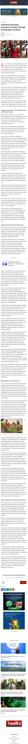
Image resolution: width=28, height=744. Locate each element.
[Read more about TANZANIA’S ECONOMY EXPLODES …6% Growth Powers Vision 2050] (13, 648)
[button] (26, 3)
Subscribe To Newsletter (14, 738)
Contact (14, 742)
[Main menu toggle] (1, 2)
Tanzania (3, 22)
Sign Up (23, 582)
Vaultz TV (14, 740)
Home (14, 736)
